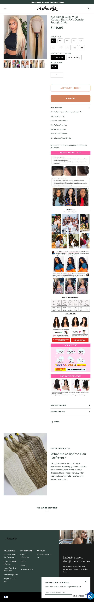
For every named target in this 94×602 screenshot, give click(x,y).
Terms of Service (26, 569)
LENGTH (56, 37)
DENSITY (57, 63)
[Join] (83, 592)
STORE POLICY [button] (26, 551)
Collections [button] (9, 551)
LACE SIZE (61, 53)
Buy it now (70, 98)
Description (56, 107)
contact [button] (41, 551)
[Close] (86, 580)
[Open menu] (7, 8)
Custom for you (58, 412)
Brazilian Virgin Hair (11, 575)
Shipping (23, 565)
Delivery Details (58, 405)
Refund (23, 561)
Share (56, 422)
